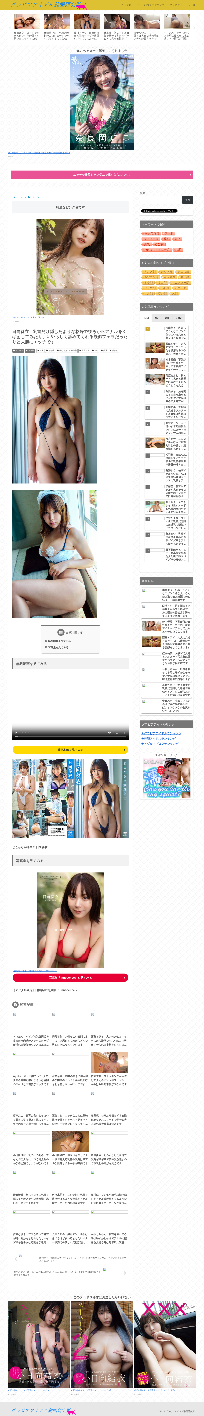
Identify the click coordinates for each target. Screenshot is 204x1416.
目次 (68, 632)
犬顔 (175, 293)
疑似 (96, 350)
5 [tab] (111, 47)
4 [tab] (106, 47)
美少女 (115, 350)
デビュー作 (151, 238)
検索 (143, 193)
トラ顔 (31, 350)
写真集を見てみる (58, 647)
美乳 (105, 350)
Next (194, 28)
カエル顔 (183, 271)
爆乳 (167, 238)
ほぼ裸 (51, 350)
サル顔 (185, 277)
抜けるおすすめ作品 (68, 350)
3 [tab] (102, 47)
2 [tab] (97, 47)
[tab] (146, 318)
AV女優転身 (151, 233)
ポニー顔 (180, 288)
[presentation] (146, 318)
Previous (9, 28)
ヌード (169, 233)
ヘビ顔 (165, 288)
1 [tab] (92, 47)
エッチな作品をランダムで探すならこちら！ (102, 174)
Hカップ (19, 350)
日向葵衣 (85, 350)
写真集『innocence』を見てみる (70, 977)
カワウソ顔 (151, 277)
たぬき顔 (166, 271)
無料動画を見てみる (59, 640)
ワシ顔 (162, 293)
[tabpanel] (27, 27)
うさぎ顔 (150, 271)
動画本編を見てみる (70, 749)
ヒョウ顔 (150, 288)
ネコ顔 (162, 282)
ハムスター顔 (180, 282)
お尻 (42, 350)
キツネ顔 (169, 277)
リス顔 (148, 293)
